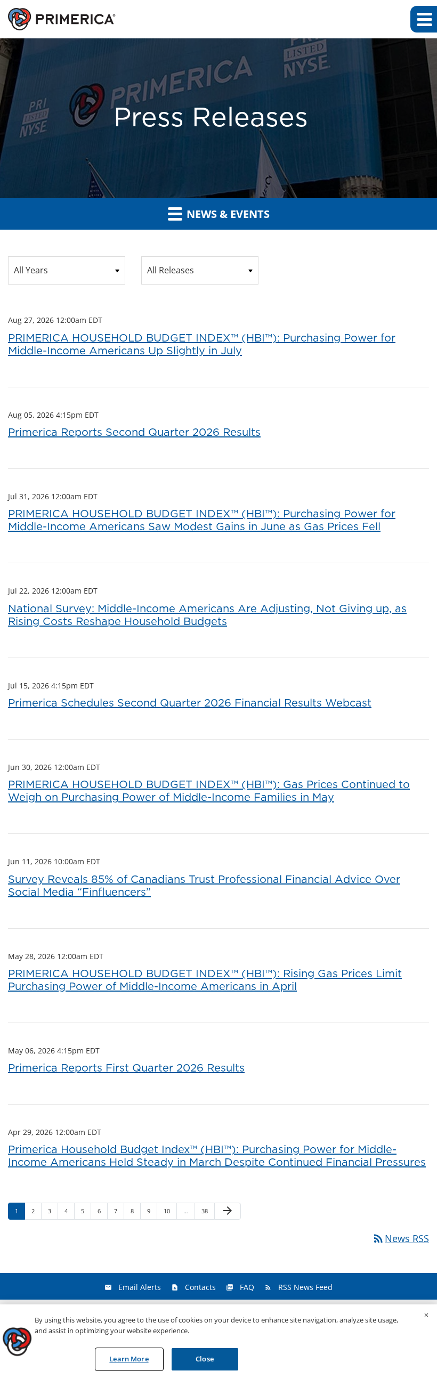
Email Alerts (139, 1287)
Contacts (200, 1287)
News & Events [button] (227, 214)
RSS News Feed (305, 1287)
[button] (423, 19)
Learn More (128, 1359)
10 (169, 1210)
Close (205, 1359)
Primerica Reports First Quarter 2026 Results (126, 1068)
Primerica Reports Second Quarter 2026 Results (134, 432)
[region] (218, 1341)
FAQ (247, 1287)
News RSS (400, 1238)
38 (207, 1210)
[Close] (426, 1315)
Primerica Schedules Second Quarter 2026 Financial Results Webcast (189, 703)
